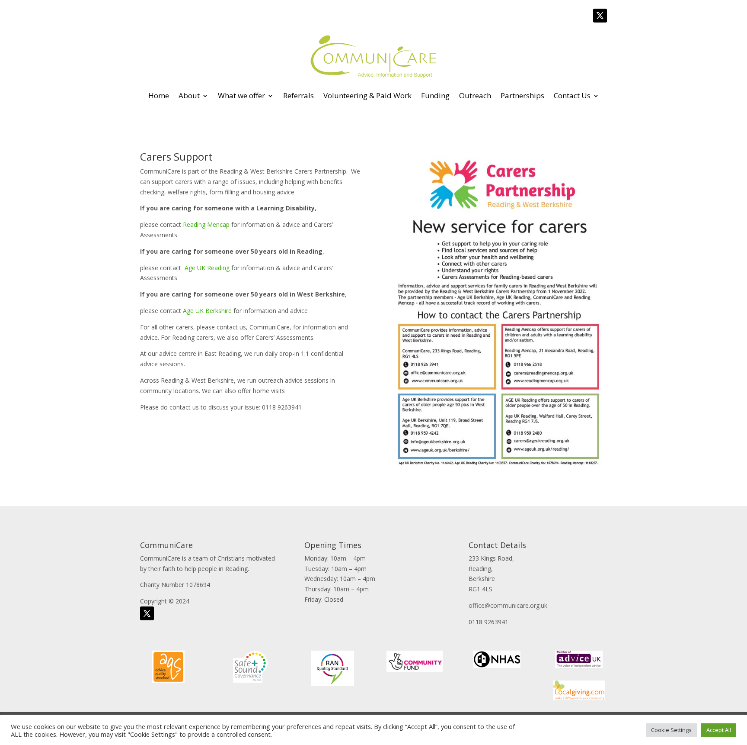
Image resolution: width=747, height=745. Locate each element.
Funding (435, 95)
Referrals (298, 95)
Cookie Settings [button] (671, 730)
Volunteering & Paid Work (367, 95)
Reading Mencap (206, 224)
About (189, 95)
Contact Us (572, 95)
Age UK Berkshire (207, 310)
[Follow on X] (600, 16)
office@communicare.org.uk (508, 605)
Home (158, 95)
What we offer (241, 95)
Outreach (475, 95)
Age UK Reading (207, 268)
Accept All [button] (718, 730)
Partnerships (522, 95)
